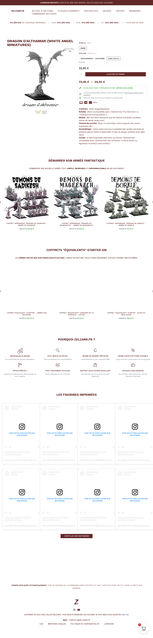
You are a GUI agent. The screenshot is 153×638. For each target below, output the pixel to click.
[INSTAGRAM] (74, 610)
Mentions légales (57, 624)
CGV (127, 615)
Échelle (85, 43)
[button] (70, 51)
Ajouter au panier (116, 74)
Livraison (109, 624)
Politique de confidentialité (85, 624)
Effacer (82, 62)
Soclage (87, 53)
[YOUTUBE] (78, 610)
